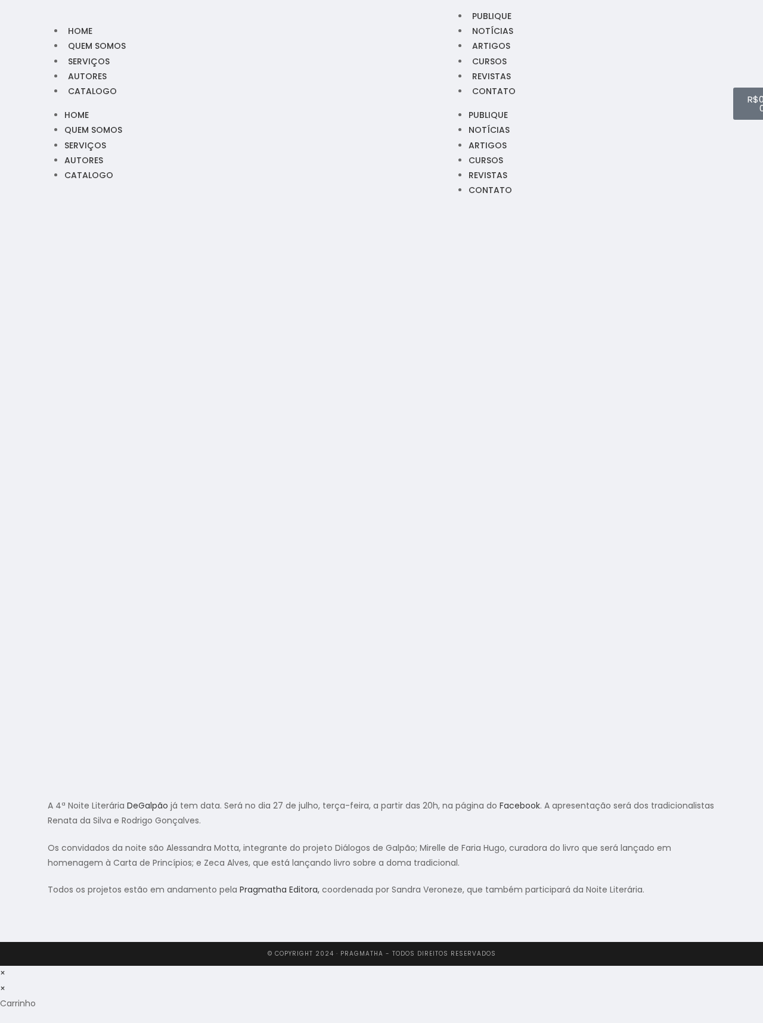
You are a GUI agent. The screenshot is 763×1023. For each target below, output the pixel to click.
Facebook (520, 805)
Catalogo (92, 91)
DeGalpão (147, 805)
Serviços (89, 61)
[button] (51, 928)
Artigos (491, 46)
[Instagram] (16, 103)
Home (80, 31)
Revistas (491, 76)
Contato (494, 91)
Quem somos (97, 46)
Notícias (492, 31)
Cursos (489, 61)
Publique (491, 16)
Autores (87, 76)
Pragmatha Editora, (280, 889)
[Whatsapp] (33, 103)
